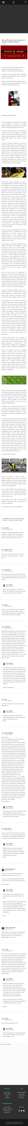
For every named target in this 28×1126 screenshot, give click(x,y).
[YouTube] (24, 1111)
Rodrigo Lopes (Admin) (10, 927)
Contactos (21, 1097)
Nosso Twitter (7, 1107)
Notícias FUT (7, 1112)
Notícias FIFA (7, 1110)
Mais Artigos (7, 1092)
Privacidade (21, 1094)
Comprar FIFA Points (7, 1108)
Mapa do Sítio (21, 1096)
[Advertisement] (14, 19)
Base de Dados (7, 1094)
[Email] (19, 1111)
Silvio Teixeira (9, 663)
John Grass (7, 569)
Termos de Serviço (21, 1092)
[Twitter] (21, 1111)
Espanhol (7, 1097)
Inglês (7, 1096)
